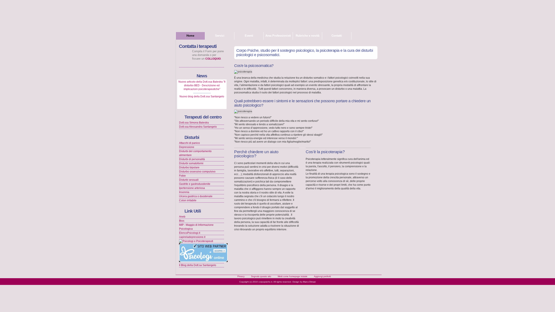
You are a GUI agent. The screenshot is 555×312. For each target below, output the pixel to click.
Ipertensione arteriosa (192, 188)
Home (190, 35)
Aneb (182, 216)
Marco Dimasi (309, 282)
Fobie (182, 175)
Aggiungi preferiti (322, 276)
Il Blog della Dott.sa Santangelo (197, 265)
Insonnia (184, 192)
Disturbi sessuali (189, 179)
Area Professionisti (278, 35)
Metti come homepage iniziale (292, 276)
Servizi (219, 35)
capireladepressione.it (192, 237)
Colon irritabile (187, 200)
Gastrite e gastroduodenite (194, 183)
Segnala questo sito (261, 276)
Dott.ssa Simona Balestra (194, 122)
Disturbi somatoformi (191, 163)
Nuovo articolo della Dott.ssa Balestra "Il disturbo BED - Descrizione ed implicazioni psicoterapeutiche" (201, 83)
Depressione (186, 147)
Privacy (241, 276)
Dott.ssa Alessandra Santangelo (198, 126)
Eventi (249, 35)
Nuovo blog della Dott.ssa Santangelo (202, 94)
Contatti (336, 35)
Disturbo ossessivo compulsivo (197, 171)
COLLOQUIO (213, 58)
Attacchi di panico (189, 143)
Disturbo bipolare (189, 167)
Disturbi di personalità (192, 159)
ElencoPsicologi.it (189, 232)
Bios (181, 220)
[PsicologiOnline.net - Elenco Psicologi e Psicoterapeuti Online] (203, 261)
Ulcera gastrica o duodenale (195, 196)
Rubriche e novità (307, 35)
